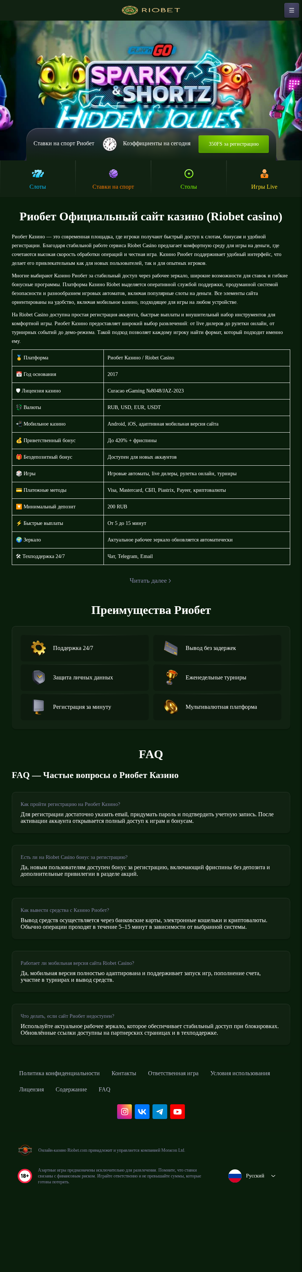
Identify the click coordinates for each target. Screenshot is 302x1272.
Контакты (139, 1129)
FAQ (196, 1145)
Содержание (160, 1145)
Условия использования (54, 1145)
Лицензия (115, 1145)
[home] (151, 10)
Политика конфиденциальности (66, 1129)
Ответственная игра (194, 1129)
